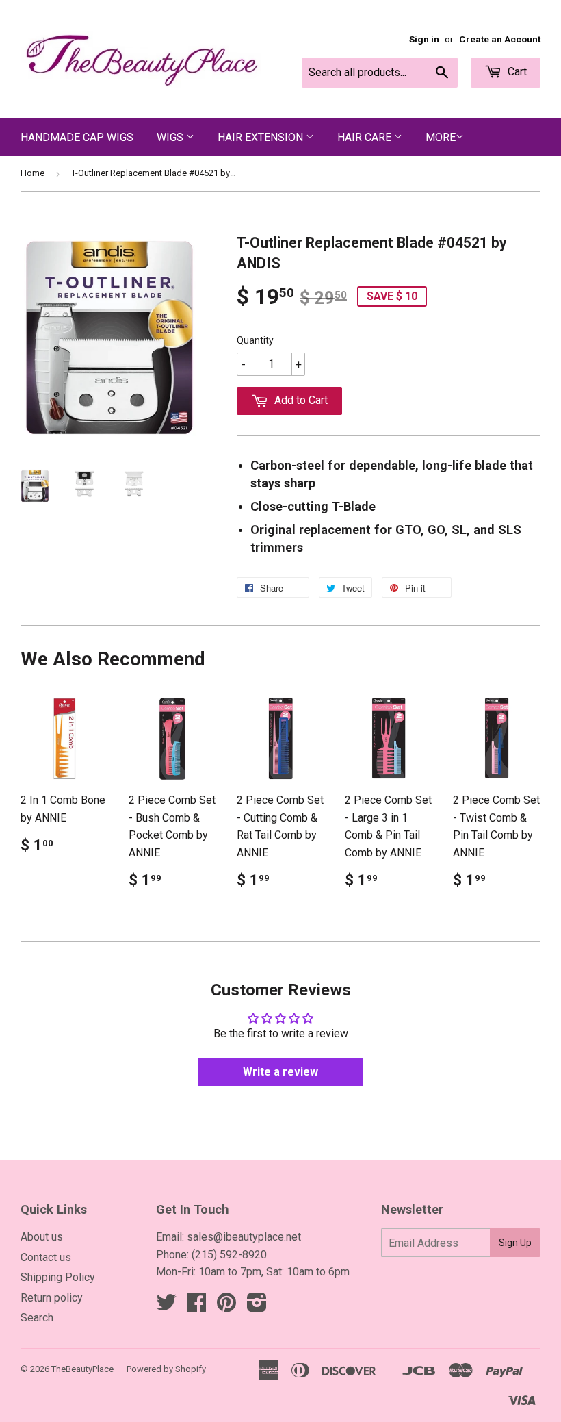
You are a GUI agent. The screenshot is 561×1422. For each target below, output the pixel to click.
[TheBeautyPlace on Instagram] (257, 1306)
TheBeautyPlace (82, 1369)
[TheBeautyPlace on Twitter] (166, 1306)
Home (32, 173)
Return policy (52, 1297)
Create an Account (499, 39)
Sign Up (515, 1242)
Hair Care (365, 137)
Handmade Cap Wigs (77, 137)
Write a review (280, 1071)
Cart (516, 71)
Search (37, 1317)
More (441, 137)
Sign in (424, 39)
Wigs (171, 137)
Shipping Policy (58, 1277)
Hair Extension (262, 137)
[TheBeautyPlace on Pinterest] (226, 1306)
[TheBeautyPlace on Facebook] (196, 1306)
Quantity (255, 340)
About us (42, 1236)
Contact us (46, 1257)
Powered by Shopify (166, 1369)
